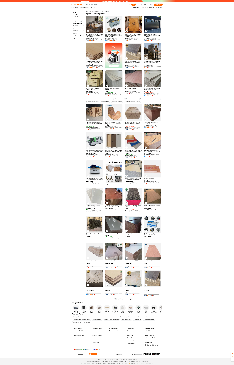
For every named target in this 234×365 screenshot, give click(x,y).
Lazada (117, 359)
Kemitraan (147, 340)
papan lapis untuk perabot (126, 319)
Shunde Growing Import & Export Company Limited (113, 127)
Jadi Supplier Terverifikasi (150, 337)
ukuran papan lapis (138, 319)
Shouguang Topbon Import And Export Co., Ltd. (133, 128)
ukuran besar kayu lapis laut (117, 101)
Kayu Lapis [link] (107, 11)
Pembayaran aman (95, 330)
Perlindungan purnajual (96, 337)
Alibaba (87, 11)
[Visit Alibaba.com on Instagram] (153, 345)
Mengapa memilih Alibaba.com (79, 330)
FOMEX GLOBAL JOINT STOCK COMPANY (133, 92)
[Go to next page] (133, 299)
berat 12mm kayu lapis (83, 316)
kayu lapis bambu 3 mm (105, 101)
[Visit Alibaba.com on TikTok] (158, 345)
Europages (135, 359)
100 (131, 299)
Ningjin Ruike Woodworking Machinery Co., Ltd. (113, 39)
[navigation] (78, 155)
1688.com (104, 359)
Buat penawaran (112, 333)
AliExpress (100, 359)
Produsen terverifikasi (113, 330)
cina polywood (123, 316)
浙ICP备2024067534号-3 (148, 363)
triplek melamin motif (77, 322)
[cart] (145, 4)
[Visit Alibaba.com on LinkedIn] (148, 345)
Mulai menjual (147, 333)
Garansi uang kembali (96, 333)
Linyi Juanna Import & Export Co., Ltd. (151, 94)
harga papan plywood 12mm (149, 319)
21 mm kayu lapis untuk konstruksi (112, 316)
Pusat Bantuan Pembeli (131, 330)
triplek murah (87, 322)
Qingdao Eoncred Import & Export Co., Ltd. (113, 94)
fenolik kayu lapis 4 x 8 (97, 319)
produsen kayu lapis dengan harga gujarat (133, 101)
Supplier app (119, 354)
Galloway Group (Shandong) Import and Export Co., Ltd (152, 155)
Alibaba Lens (80, 354)
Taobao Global (122, 359)
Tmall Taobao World (111, 359)
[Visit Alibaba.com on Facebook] (145, 345)
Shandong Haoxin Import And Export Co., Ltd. (152, 66)
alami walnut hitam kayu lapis (93, 101)
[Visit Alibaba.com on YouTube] (155, 345)
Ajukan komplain (130, 335)
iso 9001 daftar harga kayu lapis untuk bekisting (82, 319)
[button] (130, 4)
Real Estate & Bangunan (94, 11)
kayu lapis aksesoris (142, 316)
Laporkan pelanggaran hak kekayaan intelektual (134, 341)
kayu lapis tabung (133, 316)
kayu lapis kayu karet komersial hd (96, 316)
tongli (75, 316)
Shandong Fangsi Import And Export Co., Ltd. (94, 66)
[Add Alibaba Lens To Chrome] (93, 354)
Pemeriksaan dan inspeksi (96, 340)
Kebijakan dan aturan (95, 342)
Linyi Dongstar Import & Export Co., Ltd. (132, 66)
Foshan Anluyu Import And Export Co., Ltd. (94, 39)
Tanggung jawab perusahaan (79, 335)
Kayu (102, 11)
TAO (126, 359)
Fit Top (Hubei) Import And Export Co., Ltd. (152, 39)
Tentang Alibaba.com (78, 328)
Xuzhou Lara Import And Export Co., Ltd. (93, 93)
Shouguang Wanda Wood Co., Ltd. (131, 156)
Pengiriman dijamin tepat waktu (97, 335)
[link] (232, 353)
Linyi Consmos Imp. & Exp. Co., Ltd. (150, 126)
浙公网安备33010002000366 (137, 363)
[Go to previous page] (114, 299)
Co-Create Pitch (77, 333)
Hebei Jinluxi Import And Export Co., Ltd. (112, 155)
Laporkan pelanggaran (131, 343)
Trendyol (130, 359)
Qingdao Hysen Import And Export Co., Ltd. (94, 155)
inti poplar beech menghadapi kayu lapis (112, 319)
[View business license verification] (128, 363)
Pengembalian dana (130, 337)
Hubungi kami (129, 333)
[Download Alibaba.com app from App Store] (147, 354)
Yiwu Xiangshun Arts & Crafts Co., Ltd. (132, 39)
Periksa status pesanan (149, 335)
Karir (74, 337)
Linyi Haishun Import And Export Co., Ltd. (94, 128)
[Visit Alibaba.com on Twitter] (150, 345)
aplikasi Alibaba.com (138, 354)
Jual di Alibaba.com (148, 330)
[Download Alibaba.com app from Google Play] (156, 354)
